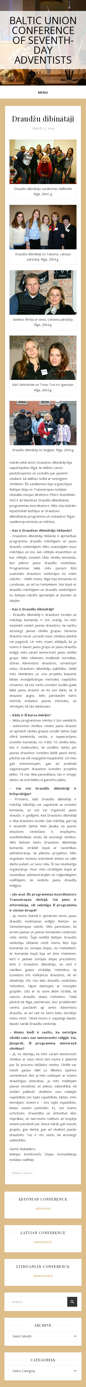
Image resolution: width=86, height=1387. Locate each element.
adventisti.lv (43, 1242)
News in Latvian (22, 1173)
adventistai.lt (43, 1275)
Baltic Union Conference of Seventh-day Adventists (43, 40)
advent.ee (43, 1208)
